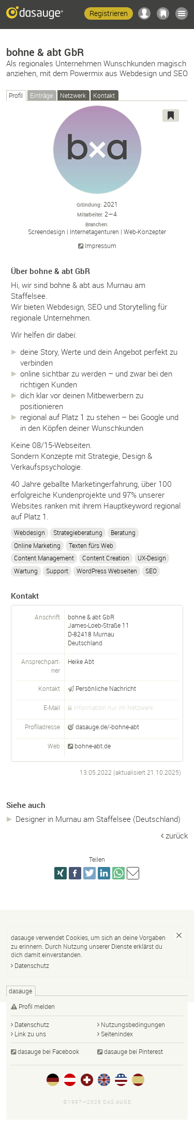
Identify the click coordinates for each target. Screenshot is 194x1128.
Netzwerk (73, 95)
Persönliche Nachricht (106, 688)
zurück (177, 835)
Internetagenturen (94, 231)
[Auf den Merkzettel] (170, 115)
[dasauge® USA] (121, 1080)
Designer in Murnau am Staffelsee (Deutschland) (98, 819)
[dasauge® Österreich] (70, 1080)
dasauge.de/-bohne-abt (107, 726)
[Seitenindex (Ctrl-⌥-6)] (181, 13)
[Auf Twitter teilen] (89, 873)
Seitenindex (117, 1034)
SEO (151, 571)
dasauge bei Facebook (48, 1051)
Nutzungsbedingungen (133, 1024)
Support (57, 571)
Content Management (44, 558)
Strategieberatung (77, 532)
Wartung (26, 571)
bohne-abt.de (92, 746)
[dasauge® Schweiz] (87, 1080)
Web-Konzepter (145, 231)
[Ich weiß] (179, 935)
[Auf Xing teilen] (60, 873)
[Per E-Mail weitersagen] (133, 873)
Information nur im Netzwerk (113, 707)
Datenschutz (31, 965)
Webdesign (29, 532)
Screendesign (46, 231)
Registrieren (108, 13)
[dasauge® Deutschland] (53, 1080)
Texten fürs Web (91, 545)
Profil (16, 95)
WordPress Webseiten (107, 571)
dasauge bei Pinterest (133, 1051)
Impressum (100, 245)
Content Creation (105, 558)
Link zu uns (30, 1034)
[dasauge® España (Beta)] (138, 1080)
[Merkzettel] (163, 13)
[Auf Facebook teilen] (75, 873)
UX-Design (152, 558)
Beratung (123, 532)
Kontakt (104, 95)
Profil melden (37, 1006)
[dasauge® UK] (104, 1080)
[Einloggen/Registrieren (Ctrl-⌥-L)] (144, 13)
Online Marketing (37, 545)
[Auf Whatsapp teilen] (118, 873)
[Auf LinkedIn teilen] (104, 873)
